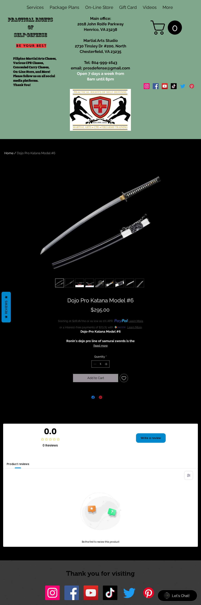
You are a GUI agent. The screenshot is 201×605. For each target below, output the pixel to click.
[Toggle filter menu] (188, 475)
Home (8, 153)
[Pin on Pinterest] (100, 397)
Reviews (6, 307)
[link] (168, 27)
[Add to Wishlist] (124, 378)
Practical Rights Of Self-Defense (30, 27)
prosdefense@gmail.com (106, 68)
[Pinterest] (192, 86)
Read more (100, 345)
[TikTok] (174, 86)
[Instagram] (147, 86)
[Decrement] (94, 364)
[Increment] (106, 364)
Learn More (136, 321)
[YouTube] (165, 86)
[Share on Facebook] (93, 397)
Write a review (151, 438)
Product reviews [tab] (18, 464)
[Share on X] (108, 397)
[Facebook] (156, 86)
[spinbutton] (100, 364)
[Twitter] (183, 86)
